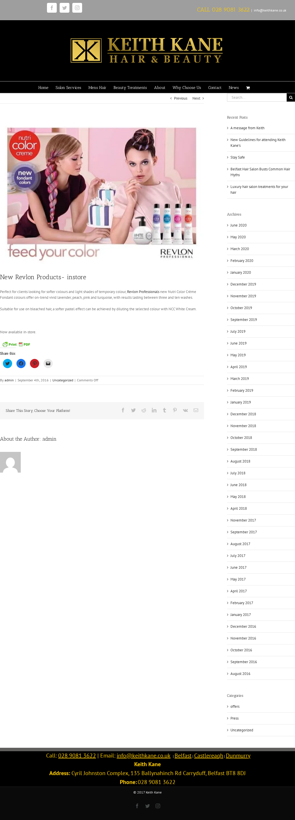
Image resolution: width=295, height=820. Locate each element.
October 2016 (241, 650)
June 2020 (238, 225)
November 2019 (243, 296)
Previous (180, 98)
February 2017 (241, 602)
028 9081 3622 (230, 9)
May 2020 (238, 237)
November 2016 (243, 638)
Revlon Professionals (143, 291)
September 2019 (243, 319)
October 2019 (241, 307)
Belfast (183, 755)
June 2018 (238, 484)
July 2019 (237, 331)
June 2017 (238, 567)
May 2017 (238, 579)
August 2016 (240, 673)
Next (196, 98)
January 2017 (240, 614)
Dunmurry (238, 755)
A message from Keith (247, 127)
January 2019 (240, 402)
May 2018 (238, 496)
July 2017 (237, 555)
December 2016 (243, 626)
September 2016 (243, 661)
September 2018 (243, 449)
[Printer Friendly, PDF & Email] (16, 343)
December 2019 (243, 284)
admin (9, 380)
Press (234, 718)
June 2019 (238, 343)
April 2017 (238, 591)
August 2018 (240, 461)
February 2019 (241, 390)
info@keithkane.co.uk (270, 10)
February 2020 (241, 260)
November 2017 (243, 520)
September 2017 (243, 532)
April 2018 (238, 508)
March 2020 (239, 248)
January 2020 (240, 272)
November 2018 (243, 425)
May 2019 (238, 355)
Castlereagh (208, 755)
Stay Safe (237, 157)
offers (234, 706)
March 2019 (239, 378)
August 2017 (240, 543)
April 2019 (238, 366)
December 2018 (243, 414)
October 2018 (241, 437)
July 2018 (237, 473)
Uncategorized (62, 380)
